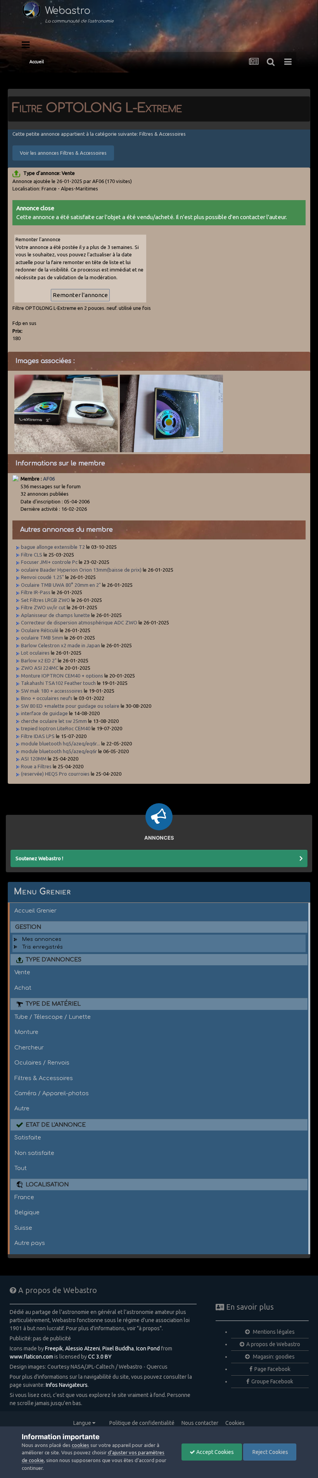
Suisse (23, 1228)
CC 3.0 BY (100, 1357)
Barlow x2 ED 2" (39, 660)
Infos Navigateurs (67, 1385)
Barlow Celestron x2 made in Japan (60, 645)
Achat (22, 988)
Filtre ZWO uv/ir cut (44, 607)
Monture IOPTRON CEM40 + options (62, 675)
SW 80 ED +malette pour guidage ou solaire (70, 706)
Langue (82, 1423)
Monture (26, 1032)
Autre (21, 1108)
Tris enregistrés (42, 947)
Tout (20, 1168)
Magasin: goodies (273, 1357)
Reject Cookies (269, 1452)
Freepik (54, 1348)
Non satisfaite (34, 1153)
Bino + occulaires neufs (47, 698)
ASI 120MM (34, 758)
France (24, 1197)
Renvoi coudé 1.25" (42, 577)
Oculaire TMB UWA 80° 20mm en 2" (61, 585)
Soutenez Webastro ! (39, 858)
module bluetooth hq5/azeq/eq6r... (60, 743)
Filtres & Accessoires (43, 1078)
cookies (80, 1445)
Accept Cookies (214, 1452)
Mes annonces (41, 939)
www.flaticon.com (31, 1357)
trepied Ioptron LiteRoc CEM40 (55, 728)
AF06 (49, 478)
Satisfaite (27, 1137)
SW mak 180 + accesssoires (52, 690)
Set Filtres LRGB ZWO (45, 600)
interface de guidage (44, 713)
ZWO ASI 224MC (40, 668)
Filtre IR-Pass (35, 592)
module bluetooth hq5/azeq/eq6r (59, 751)
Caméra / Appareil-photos (51, 1093)
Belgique (27, 1212)
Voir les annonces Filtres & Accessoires (63, 153)
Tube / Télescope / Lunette (52, 1017)
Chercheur (29, 1047)
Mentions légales (273, 1332)
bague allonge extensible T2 (53, 547)
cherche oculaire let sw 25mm (54, 721)
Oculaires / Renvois (41, 1063)
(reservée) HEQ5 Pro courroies (55, 773)
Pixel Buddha (118, 1348)
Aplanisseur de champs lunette (55, 615)
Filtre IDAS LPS (38, 736)
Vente (22, 972)
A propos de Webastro (273, 1344)
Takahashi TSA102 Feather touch (58, 683)
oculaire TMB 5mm (42, 637)
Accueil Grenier (35, 911)
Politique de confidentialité (142, 1423)
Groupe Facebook (272, 1381)
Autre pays (29, 1243)
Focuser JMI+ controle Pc (50, 562)
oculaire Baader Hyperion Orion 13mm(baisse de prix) (81, 569)
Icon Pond (148, 1348)
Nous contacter (199, 1423)
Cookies (235, 1423)
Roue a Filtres (36, 766)
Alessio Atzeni (82, 1348)
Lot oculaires (36, 652)
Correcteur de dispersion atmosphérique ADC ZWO (79, 622)
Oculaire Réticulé (40, 630)
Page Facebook (272, 1369)
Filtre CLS (31, 554)
